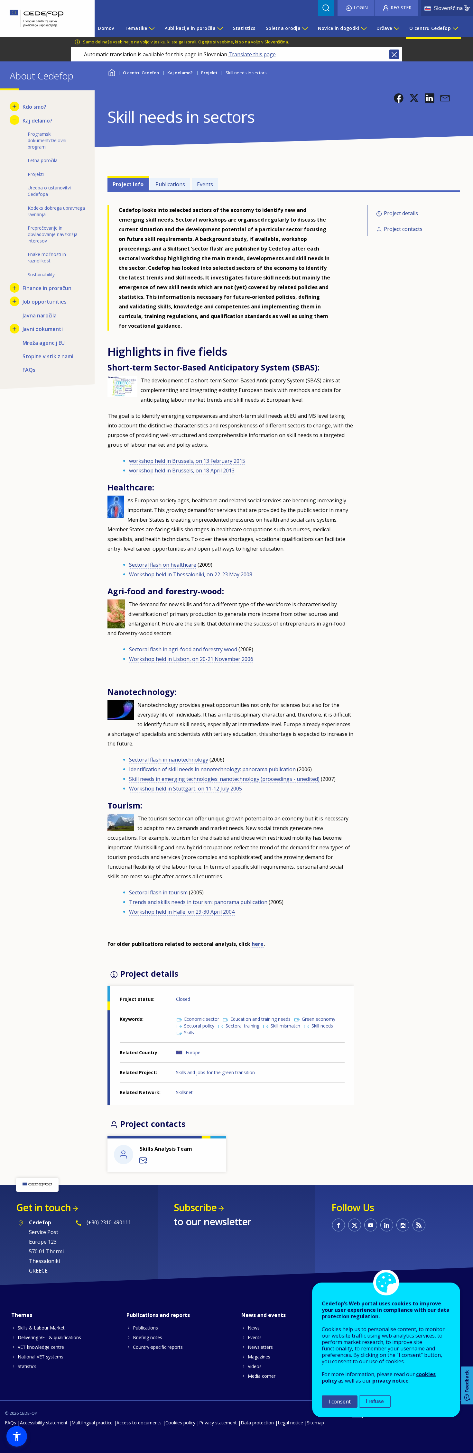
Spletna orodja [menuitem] (283, 28)
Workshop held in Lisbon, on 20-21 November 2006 (191, 659)
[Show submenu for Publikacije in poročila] (220, 28)
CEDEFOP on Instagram (402, 1225)
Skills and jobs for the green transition (215, 1072)
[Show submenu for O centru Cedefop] (455, 28)
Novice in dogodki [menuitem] (338, 28)
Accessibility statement (44, 1423)
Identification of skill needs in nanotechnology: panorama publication (212, 769)
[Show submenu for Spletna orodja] (305, 28)
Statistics (27, 1366)
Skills (189, 1032)
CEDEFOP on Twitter (354, 1225)
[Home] (42, 18)
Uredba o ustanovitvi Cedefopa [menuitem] (49, 191)
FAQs (10, 1423)
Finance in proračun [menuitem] (47, 288)
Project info (128, 184)
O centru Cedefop (141, 73)
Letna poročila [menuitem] (43, 160)
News (254, 1328)
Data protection (257, 1423)
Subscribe (195, 1207)
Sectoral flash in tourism (158, 892)
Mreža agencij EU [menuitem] (44, 342)
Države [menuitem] (384, 28)
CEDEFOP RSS (419, 1225)
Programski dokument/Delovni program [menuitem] (47, 140)
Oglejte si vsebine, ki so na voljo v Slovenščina (243, 42)
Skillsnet (184, 1092)
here (258, 943)
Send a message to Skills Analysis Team (143, 1160)
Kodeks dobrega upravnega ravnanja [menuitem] (56, 211)
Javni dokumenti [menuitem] (43, 329)
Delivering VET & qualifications (49, 1337)
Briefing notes (147, 1337)
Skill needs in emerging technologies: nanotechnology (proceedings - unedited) (224, 778)
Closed (183, 999)
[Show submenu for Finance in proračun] (14, 288)
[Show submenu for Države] (396, 28)
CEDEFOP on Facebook (338, 1225)
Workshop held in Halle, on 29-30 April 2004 (182, 911)
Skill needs (322, 1026)
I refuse (375, 1401)
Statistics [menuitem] (244, 28)
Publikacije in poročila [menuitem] (189, 28)
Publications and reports (158, 1315)
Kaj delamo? (180, 73)
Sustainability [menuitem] (41, 274)
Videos (255, 1366)
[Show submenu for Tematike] (151, 28)
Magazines (259, 1357)
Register (401, 8)
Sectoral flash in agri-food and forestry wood (183, 649)
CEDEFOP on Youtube (370, 1225)
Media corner (261, 1376)
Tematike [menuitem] (136, 28)
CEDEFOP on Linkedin (386, 1225)
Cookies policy (180, 1423)
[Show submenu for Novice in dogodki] (363, 28)
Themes (21, 1315)
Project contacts (403, 229)
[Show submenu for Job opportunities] (14, 301)
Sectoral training (242, 1026)
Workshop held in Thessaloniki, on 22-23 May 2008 (190, 574)
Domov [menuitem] (106, 28)
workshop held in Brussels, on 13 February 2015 (187, 460)
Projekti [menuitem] (36, 174)
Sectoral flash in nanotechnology (168, 759)
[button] (398, 98)
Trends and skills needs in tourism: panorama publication (198, 902)
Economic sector (201, 1019)
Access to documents (139, 1423)
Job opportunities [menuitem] (45, 301)
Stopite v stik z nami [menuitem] (48, 356)
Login (361, 8)
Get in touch (43, 1207)
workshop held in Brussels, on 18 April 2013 (182, 470)
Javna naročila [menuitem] (40, 315)
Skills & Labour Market (41, 1328)
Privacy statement (218, 1423)
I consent (340, 1401)
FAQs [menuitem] (29, 369)
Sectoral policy (199, 1026)
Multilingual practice (92, 1423)
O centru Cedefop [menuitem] (429, 28)
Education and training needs (260, 1019)
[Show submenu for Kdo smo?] (14, 106)
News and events (263, 1315)
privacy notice (390, 1380)
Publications (170, 184)
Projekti (209, 73)
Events (205, 184)
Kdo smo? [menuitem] (34, 106)
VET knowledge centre (41, 1347)
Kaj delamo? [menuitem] (37, 120)
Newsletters (260, 1347)
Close (394, 54)
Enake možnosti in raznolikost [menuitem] (47, 257)
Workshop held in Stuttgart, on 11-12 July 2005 (185, 788)
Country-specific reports (158, 1347)
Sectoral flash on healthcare (162, 564)
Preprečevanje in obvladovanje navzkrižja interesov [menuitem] (53, 234)
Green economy (318, 1019)
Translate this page (252, 54)
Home (111, 72)
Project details (401, 213)
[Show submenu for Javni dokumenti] (14, 329)
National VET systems (40, 1357)
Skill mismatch (285, 1026)
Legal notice (290, 1423)
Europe (193, 1052)
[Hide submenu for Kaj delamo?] (14, 120)
